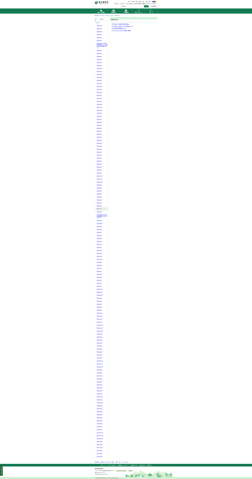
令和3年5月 (99, 238)
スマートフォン (125, 462)
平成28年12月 (100, 396)
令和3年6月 (99, 235)
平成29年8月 (99, 372)
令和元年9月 (99, 298)
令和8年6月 (99, 50)
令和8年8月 (99, 37)
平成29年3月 (99, 387)
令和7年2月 (99, 98)
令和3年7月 (99, 232)
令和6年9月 (99, 113)
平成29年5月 (99, 381)
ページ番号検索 (153, 6)
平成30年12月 (100, 325)
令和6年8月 (99, 116)
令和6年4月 (99, 128)
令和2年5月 (99, 274)
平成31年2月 (99, 319)
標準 (140, 1)
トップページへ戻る (110, 462)
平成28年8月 (99, 408)
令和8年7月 (99, 40)
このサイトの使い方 (111, 465)
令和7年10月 (99, 74)
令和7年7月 (99, 83)
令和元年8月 (99, 301)
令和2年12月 (99, 253)
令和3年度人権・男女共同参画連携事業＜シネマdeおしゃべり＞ (102, 216)
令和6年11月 (99, 107)
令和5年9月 (99, 149)
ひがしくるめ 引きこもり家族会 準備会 (122, 30)
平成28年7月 (99, 411)
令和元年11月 (99, 292)
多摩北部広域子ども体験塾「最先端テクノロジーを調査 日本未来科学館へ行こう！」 (102, 45)
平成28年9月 (99, 405)
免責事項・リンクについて (123, 465)
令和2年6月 (99, 271)
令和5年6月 (99, 158)
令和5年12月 (99, 140)
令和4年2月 (99, 205)
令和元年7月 (99, 304)
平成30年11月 (100, 328)
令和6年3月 (99, 131)
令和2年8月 (99, 265)
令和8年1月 (99, 65)
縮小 (137, 1)
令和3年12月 (99, 211)
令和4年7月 (99, 190)
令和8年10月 (99, 31)
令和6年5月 (99, 125)
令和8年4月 (99, 56)
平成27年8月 (99, 444)
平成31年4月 (99, 313)
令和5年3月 (99, 167)
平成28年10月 (100, 402)
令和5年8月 (99, 152)
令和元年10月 (100, 295)
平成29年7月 (99, 375)
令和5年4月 (99, 164)
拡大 (143, 1)
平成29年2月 (99, 390)
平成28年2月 (99, 426)
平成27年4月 (100, 456)
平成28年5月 (99, 417)
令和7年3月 (99, 95)
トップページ (102, 15)
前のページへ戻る (99, 462)
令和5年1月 (99, 173)
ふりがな (122, 3)
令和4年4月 (99, 199)
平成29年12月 (100, 360)
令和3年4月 (99, 241)
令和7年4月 (99, 92)
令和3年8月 (99, 229)
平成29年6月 (99, 378)
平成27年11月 (100, 435)
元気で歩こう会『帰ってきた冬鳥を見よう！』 (123, 26)
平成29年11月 (100, 363)
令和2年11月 (99, 256)
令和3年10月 (99, 223)
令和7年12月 (99, 68)
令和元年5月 (99, 310)
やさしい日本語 (129, 3)
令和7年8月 (99, 80)
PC (119, 462)
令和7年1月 (99, 101)
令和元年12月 (100, 289)
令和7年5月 (99, 89)
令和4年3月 (99, 202)
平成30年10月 (100, 331)
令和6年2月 (99, 134)
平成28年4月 (99, 420)
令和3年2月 (99, 247)
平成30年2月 (99, 354)
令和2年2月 (99, 283)
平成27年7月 (100, 447)
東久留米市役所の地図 (121, 470)
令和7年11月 (99, 71)
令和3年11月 (99, 220)
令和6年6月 (99, 122)
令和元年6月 (99, 307)
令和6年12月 (99, 104)
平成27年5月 (99, 453)
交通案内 (130, 470)
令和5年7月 (99, 155)
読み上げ (117, 3)
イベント (107, 15)
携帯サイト (149, 465)
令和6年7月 (99, 119)
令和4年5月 (99, 196)
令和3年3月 (99, 244)
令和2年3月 (99, 280)
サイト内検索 (122, 6)
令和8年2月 (99, 62)
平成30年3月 (99, 351)
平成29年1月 (99, 393)
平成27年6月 (99, 450)
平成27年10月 (100, 438)
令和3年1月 (99, 250)
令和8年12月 (99, 25)
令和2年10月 (99, 259)
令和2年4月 (99, 277)
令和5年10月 (99, 146)
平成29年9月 (99, 369)
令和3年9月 (99, 226)
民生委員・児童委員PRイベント (120, 28)
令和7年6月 (99, 86)
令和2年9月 (99, 262)
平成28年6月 (99, 414)
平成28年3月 (99, 423)
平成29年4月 (99, 384)
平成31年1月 (99, 322)
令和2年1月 (99, 286)
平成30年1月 (99, 357)
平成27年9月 (99, 441)
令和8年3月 (99, 59)
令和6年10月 (99, 110)
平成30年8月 (99, 337)
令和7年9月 (99, 77)
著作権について (134, 465)
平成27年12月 (100, 432)
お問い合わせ (142, 465)
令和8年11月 (99, 28)
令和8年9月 (99, 34)
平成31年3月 (99, 316)
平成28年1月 (99, 429)
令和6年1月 (99, 137)
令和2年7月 (99, 268)
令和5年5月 (99, 161)
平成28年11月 (100, 399)
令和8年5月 (99, 53)
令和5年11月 (99, 143)
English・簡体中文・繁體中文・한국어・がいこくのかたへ (145, 3)
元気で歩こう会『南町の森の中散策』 (121, 24)
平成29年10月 (100, 366)
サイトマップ (102, 465)
